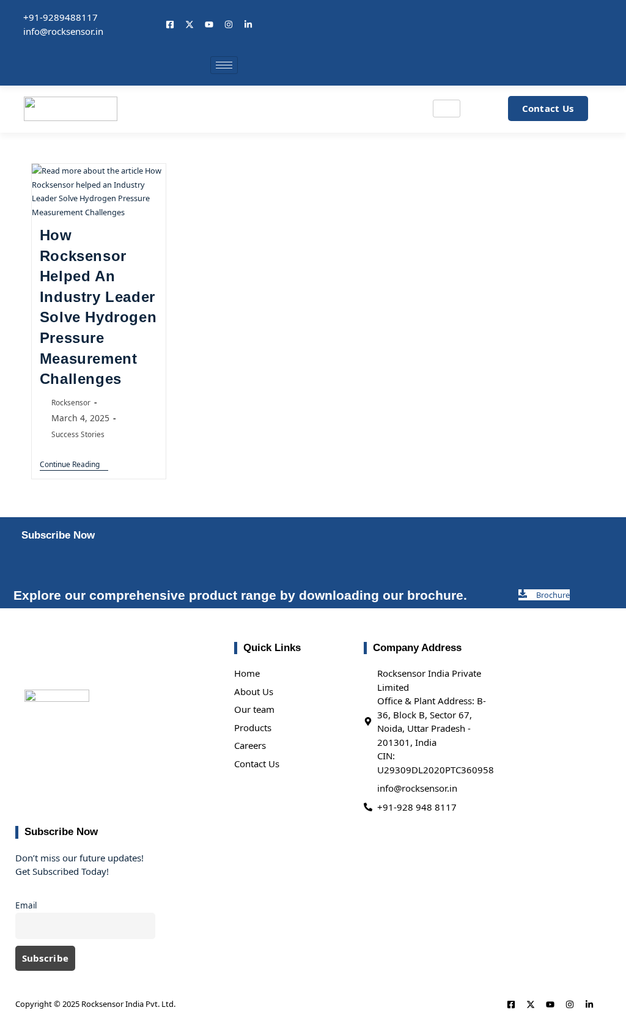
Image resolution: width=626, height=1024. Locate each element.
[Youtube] (209, 24)
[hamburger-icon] (224, 65)
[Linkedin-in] (248, 24)
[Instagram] (228, 24)
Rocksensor (70, 402)
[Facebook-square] (170, 24)
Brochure (553, 594)
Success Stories (78, 434)
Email (26, 905)
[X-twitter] (189, 24)
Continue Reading (74, 465)
